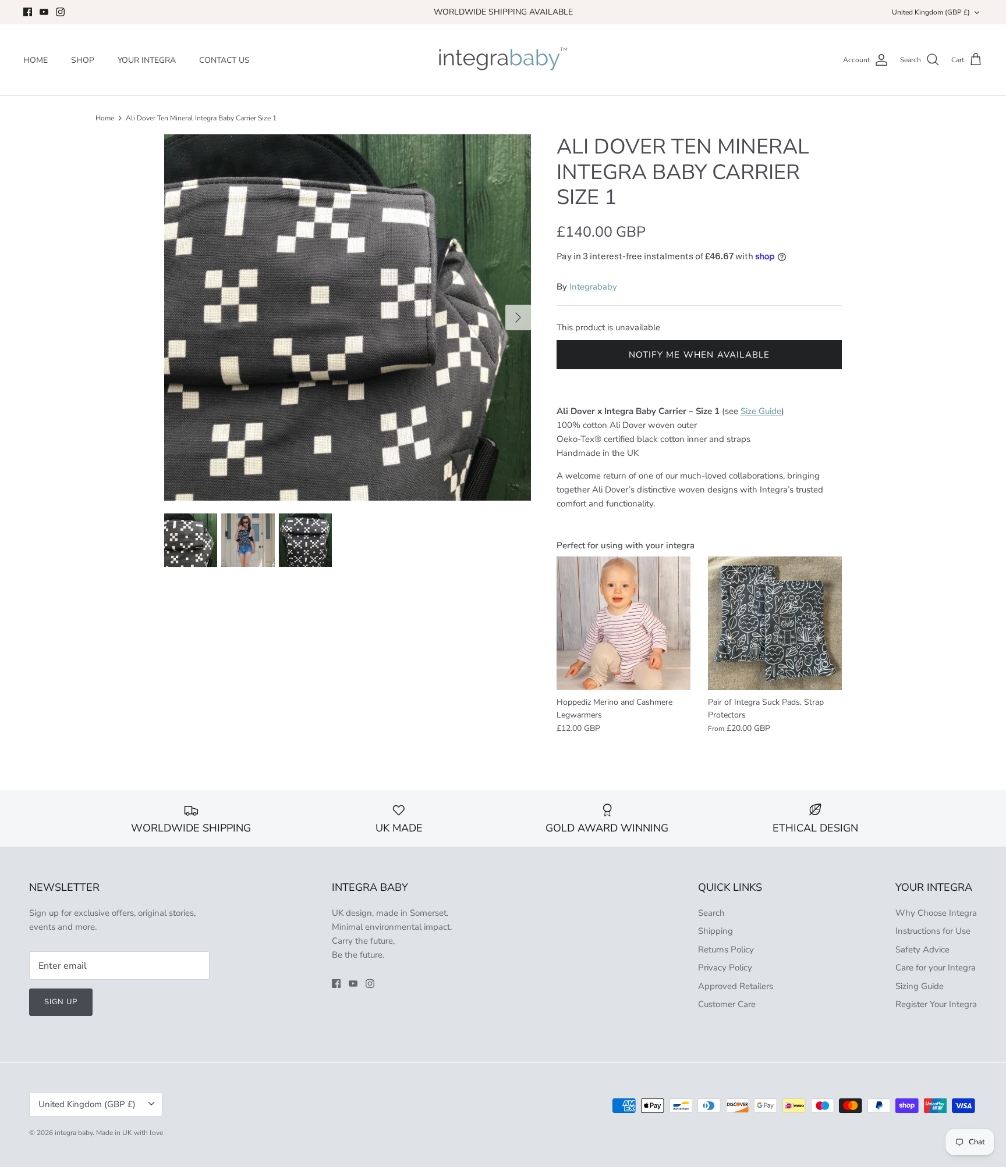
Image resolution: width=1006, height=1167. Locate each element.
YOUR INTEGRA (147, 60)
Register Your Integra (936, 1004)
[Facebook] (27, 12)
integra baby (74, 1132)
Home (104, 118)
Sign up (60, 1002)
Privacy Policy (725, 967)
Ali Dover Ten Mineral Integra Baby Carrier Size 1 (201, 118)
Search (711, 913)
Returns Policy (726, 949)
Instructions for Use (932, 931)
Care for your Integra (935, 967)
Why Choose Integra (936, 913)
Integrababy (593, 286)
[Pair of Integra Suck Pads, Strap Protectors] (775, 623)
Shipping (715, 931)
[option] (347, 317)
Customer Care (727, 1004)
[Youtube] (44, 12)
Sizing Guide (919, 986)
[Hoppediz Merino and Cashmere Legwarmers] (623, 623)
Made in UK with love (129, 1132)
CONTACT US (224, 60)
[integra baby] (503, 60)
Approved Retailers (735, 986)
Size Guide (761, 411)
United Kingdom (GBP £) (931, 12)
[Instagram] (60, 12)
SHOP (82, 60)
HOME (35, 60)
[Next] (518, 317)
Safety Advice (922, 949)
